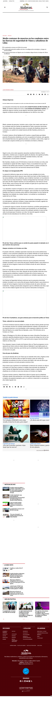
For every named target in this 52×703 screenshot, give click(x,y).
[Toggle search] (47, 7)
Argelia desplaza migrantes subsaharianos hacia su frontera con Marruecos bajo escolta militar (17, 575)
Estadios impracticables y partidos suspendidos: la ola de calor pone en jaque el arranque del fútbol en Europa (17, 490)
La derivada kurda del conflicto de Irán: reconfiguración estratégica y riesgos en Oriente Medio (25, 50)
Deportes (14, 637)
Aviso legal (39, 645)
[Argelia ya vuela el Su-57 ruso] (6, 569)
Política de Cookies (21, 645)
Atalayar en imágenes (27, 639)
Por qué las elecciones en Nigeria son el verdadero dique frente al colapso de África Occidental (26, 53)
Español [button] (6, 1)
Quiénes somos (13, 645)
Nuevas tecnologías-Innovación (14, 640)
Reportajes (5, 637)
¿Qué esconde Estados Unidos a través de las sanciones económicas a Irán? (16, 504)
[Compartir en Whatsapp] (48, 94)
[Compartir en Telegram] (42, 94)
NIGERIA (47, 1)
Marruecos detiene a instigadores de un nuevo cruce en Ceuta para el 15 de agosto (17, 581)
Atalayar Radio (26, 634)
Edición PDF (25, 631)
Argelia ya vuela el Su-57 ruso (16, 568)
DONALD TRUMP (42, 1)
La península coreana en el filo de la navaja (15, 47)
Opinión (4, 639)
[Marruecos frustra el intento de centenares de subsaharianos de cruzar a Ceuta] (6, 592)
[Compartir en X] (36, 94)
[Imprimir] (30, 94)
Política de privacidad (31, 645)
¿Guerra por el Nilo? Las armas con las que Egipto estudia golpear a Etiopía (16, 587)
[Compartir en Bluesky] (39, 94)
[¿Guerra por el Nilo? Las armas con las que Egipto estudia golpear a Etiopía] (6, 587)
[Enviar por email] (28, 94)
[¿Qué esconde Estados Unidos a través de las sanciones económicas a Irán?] (6, 503)
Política (9, 35)
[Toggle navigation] (5, 7)
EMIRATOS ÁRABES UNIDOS (33, 1)
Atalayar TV (25, 633)
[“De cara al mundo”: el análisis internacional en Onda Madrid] (6, 515)
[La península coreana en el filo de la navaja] (6, 510)
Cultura (4, 635)
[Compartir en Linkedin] (45, 94)
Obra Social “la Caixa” (41, 631)
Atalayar (4, 35)
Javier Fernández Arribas (8, 89)
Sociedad (14, 635)
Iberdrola (39, 634)
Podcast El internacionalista (27, 637)
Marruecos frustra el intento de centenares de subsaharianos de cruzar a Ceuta (17, 593)
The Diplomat (40, 638)
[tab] (24, 619)
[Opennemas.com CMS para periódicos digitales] (26, 689)
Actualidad (14, 634)
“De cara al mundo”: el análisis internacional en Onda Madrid (16, 516)
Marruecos (5, 634)
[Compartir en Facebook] (33, 94)
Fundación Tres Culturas (42, 633)
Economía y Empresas (5, 632)
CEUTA (26, 1)
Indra (38, 636)
